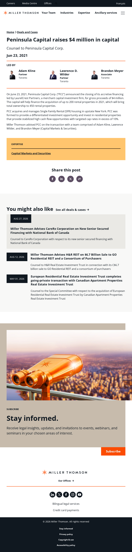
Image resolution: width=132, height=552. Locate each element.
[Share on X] (70, 179)
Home (10, 32)
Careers (11, 3)
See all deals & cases (71, 210)
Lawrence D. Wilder (69, 72)
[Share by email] (79, 179)
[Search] (56, 3)
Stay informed (66, 528)
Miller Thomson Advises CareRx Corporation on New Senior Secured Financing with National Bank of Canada (59, 231)
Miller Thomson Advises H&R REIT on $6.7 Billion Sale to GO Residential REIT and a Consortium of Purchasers (74, 256)
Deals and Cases (27, 32)
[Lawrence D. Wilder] (53, 74)
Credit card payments (66, 510)
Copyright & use (66, 539)
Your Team (49, 12)
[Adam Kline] (12, 74)
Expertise (84, 12)
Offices (48, 3)
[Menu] (122, 12)
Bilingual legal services (66, 504)
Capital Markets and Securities (31, 153)
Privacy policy (66, 534)
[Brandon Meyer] (94, 74)
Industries (66, 12)
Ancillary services (106, 12)
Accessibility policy (66, 545)
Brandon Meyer (112, 71)
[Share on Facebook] (52, 179)
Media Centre (29, 3)
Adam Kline (27, 71)
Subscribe (113, 451)
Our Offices (64, 480)
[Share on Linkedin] (61, 179)
